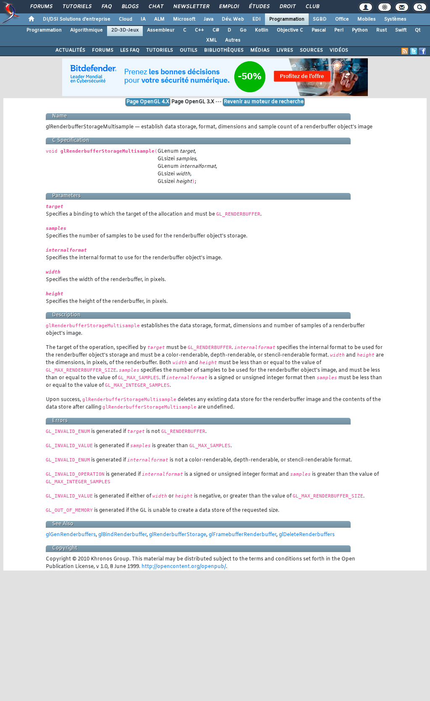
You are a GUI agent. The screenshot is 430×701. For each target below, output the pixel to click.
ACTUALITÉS (70, 50)
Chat (155, 6)
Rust (381, 30)
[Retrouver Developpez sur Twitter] (413, 51)
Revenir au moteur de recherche (264, 102)
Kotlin (261, 30)
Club (312, 6)
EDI (256, 19)
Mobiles (366, 19)
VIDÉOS (339, 50)
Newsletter (191, 6)
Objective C (290, 30)
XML (211, 40)
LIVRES (284, 50)
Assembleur (161, 30)
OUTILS (188, 50)
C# (215, 30)
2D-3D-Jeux (125, 30)
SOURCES (311, 50)
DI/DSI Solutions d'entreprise (76, 19)
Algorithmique (86, 30)
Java (208, 19)
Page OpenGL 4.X (147, 102)
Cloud (125, 19)
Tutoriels (76, 6)
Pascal (319, 30)
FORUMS (102, 50)
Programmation (286, 19)
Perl (338, 30)
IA (143, 19)
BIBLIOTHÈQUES (224, 50)
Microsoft (184, 19)
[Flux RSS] (404, 51)
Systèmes (395, 19)
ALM (159, 19)
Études (259, 6)
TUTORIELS (159, 50)
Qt (417, 30)
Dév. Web (233, 19)
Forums (41, 6)
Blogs (130, 6)
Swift (400, 30)
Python (360, 30)
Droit (287, 6)
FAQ (106, 6)
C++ (199, 30)
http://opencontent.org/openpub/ (184, 566)
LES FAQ (129, 50)
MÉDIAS (260, 50)
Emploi (228, 6)
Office (342, 19)
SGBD (320, 19)
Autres (233, 40)
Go (243, 30)
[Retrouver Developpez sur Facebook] (422, 51)
